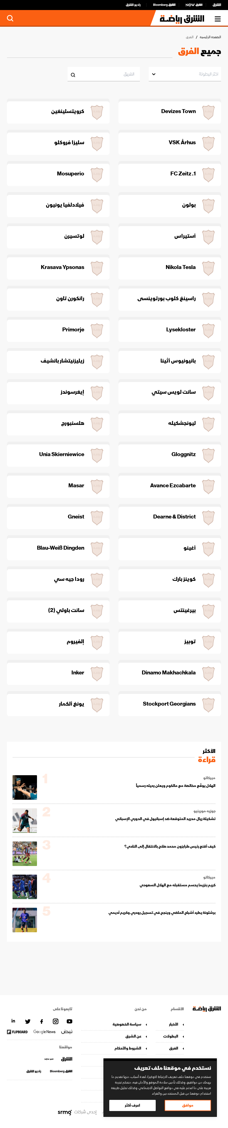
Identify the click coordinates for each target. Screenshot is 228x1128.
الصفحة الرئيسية (210, 37)
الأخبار (173, 1024)
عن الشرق (133, 1036)
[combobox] (217, 74)
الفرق (173, 1048)
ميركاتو (209, 778)
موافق (188, 1105)
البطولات (170, 1036)
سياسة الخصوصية (127, 1024)
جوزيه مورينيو (204, 811)
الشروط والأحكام (128, 1048)
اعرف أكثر (132, 1105)
